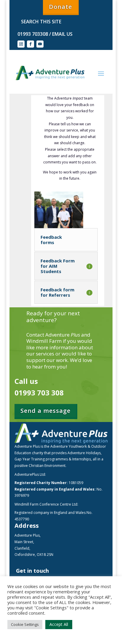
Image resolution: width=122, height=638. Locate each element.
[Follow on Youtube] (40, 44)
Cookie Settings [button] (25, 624)
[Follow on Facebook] (30, 44)
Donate (60, 7)
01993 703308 (32, 34)
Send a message (45, 411)
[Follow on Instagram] (21, 44)
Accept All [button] (58, 624)
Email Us (62, 34)
